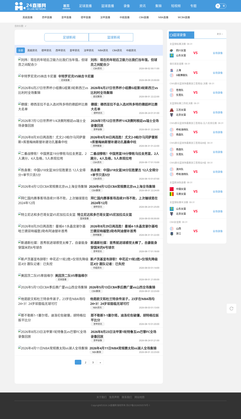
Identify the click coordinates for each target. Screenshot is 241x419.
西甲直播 (47, 17)
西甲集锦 (97, 145)
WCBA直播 (184, 17)
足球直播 (85, 6)
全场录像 (218, 53)
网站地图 (139, 397)
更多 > (220, 34)
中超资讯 (131, 50)
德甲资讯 (46, 50)
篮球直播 (107, 6)
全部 (20, 50)
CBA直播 (144, 17)
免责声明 (114, 397)
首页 (66, 6)
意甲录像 (98, 129)
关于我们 (101, 397)
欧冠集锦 (97, 96)
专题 (193, 6)
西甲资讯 (60, 50)
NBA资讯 (103, 50)
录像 (126, 6)
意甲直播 (66, 17)
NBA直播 (163, 17)
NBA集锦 (96, 352)
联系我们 (127, 397)
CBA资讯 (117, 50)
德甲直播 (86, 17)
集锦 (158, 6)
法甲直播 (105, 17)
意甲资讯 (75, 50)
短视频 (176, 6)
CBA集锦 (96, 190)
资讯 (142, 6)
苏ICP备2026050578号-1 (138, 405)
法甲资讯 (89, 50)
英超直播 (27, 17)
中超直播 (124, 17)
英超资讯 (32, 50)
